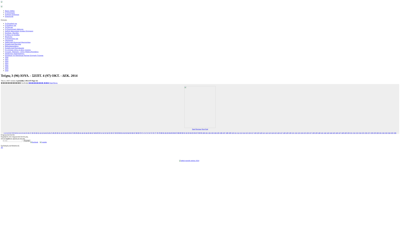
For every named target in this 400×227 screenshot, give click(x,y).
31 (59, 133)
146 (336, 133)
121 (263, 133)
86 (174, 133)
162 (383, 133)
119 (258, 133)
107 (224, 133)
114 (244, 133)
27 (51, 133)
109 (230, 133)
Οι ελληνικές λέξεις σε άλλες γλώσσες (18, 50)
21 (38, 133)
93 (188, 133)
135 (304, 133)
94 (191, 133)
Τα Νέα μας (9, 27)
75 (151, 133)
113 (241, 133)
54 (107, 133)
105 (218, 133)
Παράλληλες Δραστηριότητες (14, 54)
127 (281, 133)
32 (61, 133)
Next (203, 129)
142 (325, 133)
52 (103, 133)
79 (159, 133)
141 (322, 133)
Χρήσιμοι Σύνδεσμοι (12, 14)
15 (26, 133)
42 (82, 133)
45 (88, 133)
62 (124, 133)
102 (209, 133)
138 (313, 133)
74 (149, 133)
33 (63, 133)
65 (130, 133)
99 (201, 133)
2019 (6, 69)
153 (357, 133)
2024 (6, 61)
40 (78, 133)
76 (153, 133)
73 (147, 133)
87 (176, 133)
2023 (6, 63)
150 (348, 133)
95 (193, 133)
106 (221, 133)
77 (155, 133)
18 (32, 133)
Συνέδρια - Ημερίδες (12, 33)
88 (178, 133)
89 (180, 133)
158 (371, 133)
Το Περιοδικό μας (11, 23)
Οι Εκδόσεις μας (10, 25)
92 (186, 133)
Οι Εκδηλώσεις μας (11, 38)
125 (275, 133)
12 (20, 133)
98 (199, 133)
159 (374, 133)
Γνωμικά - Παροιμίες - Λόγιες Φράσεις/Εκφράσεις (22, 52)
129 (287, 133)
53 (105, 133)
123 (269, 133)
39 (76, 133)
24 (45, 133)
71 (143, 133)
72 (145, 133)
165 (392, 133)
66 (132, 133)
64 (128, 133)
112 (238, 133)
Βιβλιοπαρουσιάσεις (12, 46)
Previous (198, 129)
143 (328, 133)
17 (30, 133)
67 (134, 133)
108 (227, 133)
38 (74, 133)
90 (182, 133)
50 (99, 133)
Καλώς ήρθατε (10, 11)
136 (307, 133)
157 (369, 133)
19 (34, 133)
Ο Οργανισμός (10, 13)
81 (163, 133)
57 (113, 133)
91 (184, 133)
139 (316, 133)
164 (389, 133)
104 (215, 133)
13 (22, 133)
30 (57, 133)
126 (278, 133)
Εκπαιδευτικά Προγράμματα (14, 48)
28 (53, 133)
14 (24, 133)
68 (136, 133)
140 (319, 133)
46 (91, 133)
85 (172, 133)
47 (93, 133)
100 (203, 133)
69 (138, 133)
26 (49, 133)
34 (66, 133)
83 (168, 133)
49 (97, 133)
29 (55, 133)
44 (86, 133)
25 (47, 133)
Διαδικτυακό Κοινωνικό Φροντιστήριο (18, 42)
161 (380, 133)
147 (339, 133)
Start (193, 129)
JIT (2, 147)
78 (157, 133)
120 (261, 133)
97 (197, 133)
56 (111, 133)
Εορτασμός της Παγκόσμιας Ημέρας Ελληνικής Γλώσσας (24, 55)
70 (141, 133)
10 (16, 133)
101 (206, 133)
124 (272, 133)
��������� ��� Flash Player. (43, 83)
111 (235, 133)
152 (354, 133)
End (206, 129)
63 (126, 133)
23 (43, 133)
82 (166, 133)
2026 (6, 57)
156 (366, 133)
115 (247, 133)
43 (84, 133)
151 (351, 133)
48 (95, 133)
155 (363, 133)
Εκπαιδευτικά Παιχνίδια (13, 44)
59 (118, 133)
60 (120, 133)
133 (299, 133)
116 (249, 133)
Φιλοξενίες (8, 37)
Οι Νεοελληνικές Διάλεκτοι (14, 29)
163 (386, 133)
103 (212, 133)
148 (342, 133)
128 (284, 133)
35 (68, 133)
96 (195, 133)
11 (18, 133)
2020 (6, 67)
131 (293, 133)
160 (377, 133)
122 (266, 133)
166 (395, 133)
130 (290, 133)
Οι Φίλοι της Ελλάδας (12, 35)
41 (80, 133)
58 (116, 133)
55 (109, 133)
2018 (6, 70)
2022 (6, 65)
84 (170, 133)
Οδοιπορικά (9, 40)
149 (345, 133)
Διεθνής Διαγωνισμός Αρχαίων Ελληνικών (19, 31)
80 (161, 133)
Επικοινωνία (9, 16)
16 (28, 133)
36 (70, 133)
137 (310, 133)
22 (41, 133)
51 (101, 133)
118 (255, 133)
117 (252, 133)
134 (301, 133)
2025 (6, 59)
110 (233, 133)
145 (333, 133)
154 (360, 133)
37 (72, 133)
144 (331, 133)
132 (296, 133)
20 (36, 133)
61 (122, 133)
